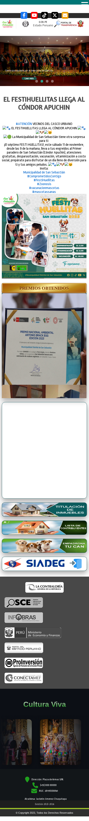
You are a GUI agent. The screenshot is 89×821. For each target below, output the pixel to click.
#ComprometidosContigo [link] (44, 176)
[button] (44, 288)
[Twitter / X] (54, 15)
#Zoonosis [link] (44, 184)
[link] (44, 172)
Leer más (29, 78)
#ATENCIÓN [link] (24, 124)
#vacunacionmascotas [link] (44, 188)
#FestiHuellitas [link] (44, 180)
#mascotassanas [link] (44, 192)
